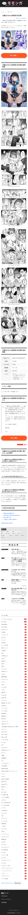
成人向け (12, 535)
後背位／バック (6, 535)
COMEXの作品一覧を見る (7, 523)
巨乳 (20, 533)
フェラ (10, 533)
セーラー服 (5, 533)
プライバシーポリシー (6, 899)
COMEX (4, 529)
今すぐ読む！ (14, 55)
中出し (15, 533)
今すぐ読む (14, 438)
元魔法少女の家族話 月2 (8, 513)
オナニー (10, 531)
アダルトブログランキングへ (7, 882)
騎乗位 (23, 535)
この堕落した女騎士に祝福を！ (10, 519)
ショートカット (17, 531)
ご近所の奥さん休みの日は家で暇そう (11, 515)
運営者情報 (3, 902)
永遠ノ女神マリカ (7, 517)
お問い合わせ (4, 896)
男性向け (18, 535)
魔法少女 (4, 537)
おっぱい (4, 531)
